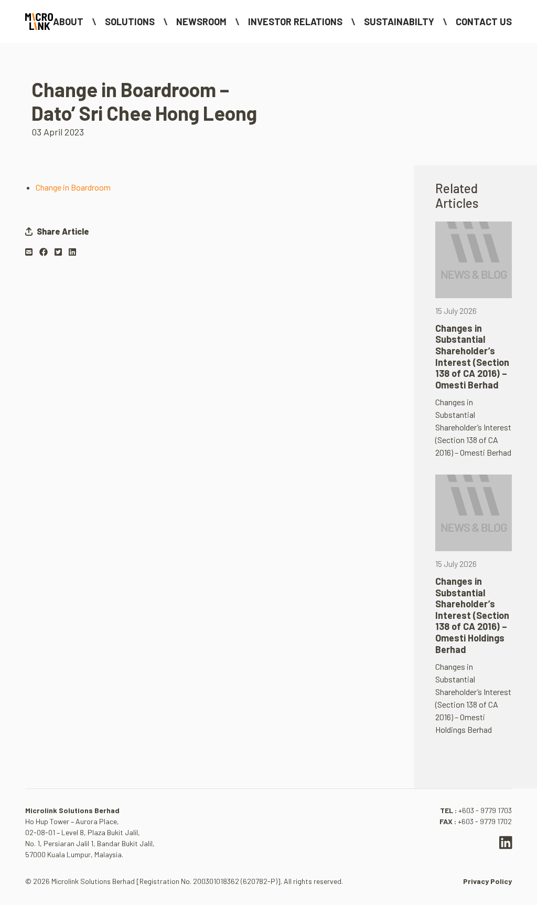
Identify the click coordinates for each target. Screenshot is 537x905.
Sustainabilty (399, 21)
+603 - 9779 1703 (485, 810)
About (68, 21)
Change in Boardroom (73, 187)
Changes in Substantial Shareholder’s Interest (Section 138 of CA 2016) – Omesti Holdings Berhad (472, 615)
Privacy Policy (487, 881)
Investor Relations (295, 21)
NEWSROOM (201, 21)
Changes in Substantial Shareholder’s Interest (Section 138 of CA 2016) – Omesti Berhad (472, 356)
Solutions (130, 21)
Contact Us (484, 21)
